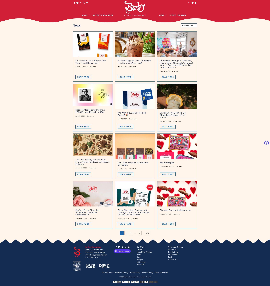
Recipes (140, 259)
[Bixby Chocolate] (135, 8)
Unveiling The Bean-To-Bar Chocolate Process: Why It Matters (173, 115)
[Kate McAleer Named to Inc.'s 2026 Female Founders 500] (93, 95)
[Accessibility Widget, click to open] (266, 143)
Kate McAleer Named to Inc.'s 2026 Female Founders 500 (90, 111)
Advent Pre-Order (103, 15)
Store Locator (177, 15)
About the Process (144, 252)
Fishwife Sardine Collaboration (175, 210)
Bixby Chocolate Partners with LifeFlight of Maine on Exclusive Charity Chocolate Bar (133, 212)
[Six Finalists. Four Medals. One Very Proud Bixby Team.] (93, 44)
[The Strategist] (177, 146)
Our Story (141, 247)
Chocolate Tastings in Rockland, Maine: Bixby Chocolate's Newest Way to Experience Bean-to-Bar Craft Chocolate (176, 64)
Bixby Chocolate (130, 277)
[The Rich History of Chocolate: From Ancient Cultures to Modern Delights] (93, 145)
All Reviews (141, 262)
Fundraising (173, 252)
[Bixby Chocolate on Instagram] (77, 3)
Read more (83, 77)
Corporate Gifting (175, 247)
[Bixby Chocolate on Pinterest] (81, 3)
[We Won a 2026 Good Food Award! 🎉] (135, 96)
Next (147, 233)
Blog (138, 257)
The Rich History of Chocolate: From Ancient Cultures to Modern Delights (92, 161)
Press (139, 254)
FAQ (170, 257)
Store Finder (173, 254)
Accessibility (135, 272)
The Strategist (167, 162)
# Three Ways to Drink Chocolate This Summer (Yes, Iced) (134, 61)
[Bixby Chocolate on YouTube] (87, 3)
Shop (84, 15)
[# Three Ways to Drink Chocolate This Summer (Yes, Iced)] (135, 44)
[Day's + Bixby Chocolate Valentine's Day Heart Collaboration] (93, 193)
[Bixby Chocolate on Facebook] (74, 3)
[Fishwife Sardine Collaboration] (177, 193)
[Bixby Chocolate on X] (84, 3)
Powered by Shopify (144, 277)
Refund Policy (107, 272)
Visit (161, 15)
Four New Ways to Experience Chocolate (133, 163)
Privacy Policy (147, 272)
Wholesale (172, 249)
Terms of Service (161, 272)
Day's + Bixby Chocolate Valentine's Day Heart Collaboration (87, 212)
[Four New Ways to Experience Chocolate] (135, 146)
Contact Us (172, 259)
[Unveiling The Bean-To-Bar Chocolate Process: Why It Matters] (177, 96)
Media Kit (140, 265)
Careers (140, 249)
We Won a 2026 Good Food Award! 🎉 (132, 113)
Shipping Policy (121, 272)
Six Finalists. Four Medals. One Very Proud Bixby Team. (90, 61)
